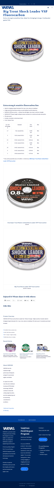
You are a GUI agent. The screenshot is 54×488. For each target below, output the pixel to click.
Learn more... (24, 468)
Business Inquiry (43, 454)
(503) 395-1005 (45, 430)
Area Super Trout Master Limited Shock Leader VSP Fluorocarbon (27, 222)
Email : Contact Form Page (45, 434)
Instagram (32, 419)
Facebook (21, 419)
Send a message (43, 439)
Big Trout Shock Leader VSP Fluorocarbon (27, 286)
